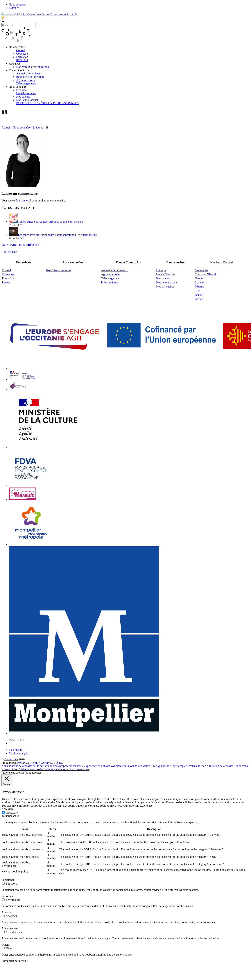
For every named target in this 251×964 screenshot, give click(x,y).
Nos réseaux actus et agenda (32, 66)
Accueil (5, 127)
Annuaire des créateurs (29, 73)
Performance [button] (8, 896)
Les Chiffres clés (26, 93)
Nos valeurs (23, 96)
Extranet (14, 7)
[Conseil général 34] (22, 499)
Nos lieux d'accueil (167, 282)
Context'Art (11, 759)
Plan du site (15, 749)
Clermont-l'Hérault (205, 274)
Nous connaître (22, 127)
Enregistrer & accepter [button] (14, 960)
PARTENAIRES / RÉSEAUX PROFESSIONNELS (47, 103)
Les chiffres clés (165, 274)
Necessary (12, 812)
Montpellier (201, 270)
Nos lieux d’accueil (27, 99)
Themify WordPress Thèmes (46, 762)
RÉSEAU (22, 60)
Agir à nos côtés (25, 80)
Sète (197, 290)
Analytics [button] (6, 912)
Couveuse (22, 53)
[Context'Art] (15, 40)
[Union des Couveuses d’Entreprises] (16, 743)
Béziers (199, 295)
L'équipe (161, 270)
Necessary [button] (7, 809)
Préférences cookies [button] (12, 772)
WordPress (23, 762)
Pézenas (199, 286)
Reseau (6, 282)
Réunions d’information (30, 76)
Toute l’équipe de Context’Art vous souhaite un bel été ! (50, 221)
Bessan (199, 299)
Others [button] (5, 944)
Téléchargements (26, 83)
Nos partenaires (165, 286)
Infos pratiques (109, 282)
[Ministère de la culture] (46, 447)
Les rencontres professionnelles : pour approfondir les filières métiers (57, 234)
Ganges (199, 278)
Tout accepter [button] (33, 772)
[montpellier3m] (31, 544)
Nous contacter (17, 4)
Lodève (199, 282)
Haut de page (9, 251)
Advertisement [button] (9, 928)
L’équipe (21, 90)
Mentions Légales (19, 753)
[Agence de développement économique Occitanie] (31, 485)
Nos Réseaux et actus (58, 270)
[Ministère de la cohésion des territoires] (22, 379)
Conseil (20, 50)
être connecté (23, 200)
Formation (22, 56)
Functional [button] (7, 879)
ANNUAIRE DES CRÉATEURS (23, 245)
